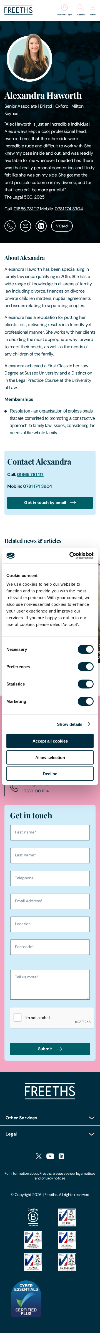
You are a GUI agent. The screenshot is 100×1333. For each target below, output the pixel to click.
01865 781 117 (26, 209)
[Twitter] (39, 1156)
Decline (50, 773)
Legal (11, 1134)
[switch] (86, 666)
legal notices (86, 1173)
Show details (69, 724)
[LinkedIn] (61, 1156)
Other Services (22, 1118)
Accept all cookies (50, 741)
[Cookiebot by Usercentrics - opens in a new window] (71, 555)
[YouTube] (50, 1156)
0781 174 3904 (69, 209)
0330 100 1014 (36, 790)
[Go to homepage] (18, 13)
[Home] (50, 1098)
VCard (62, 226)
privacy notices (53, 1178)
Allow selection (50, 757)
